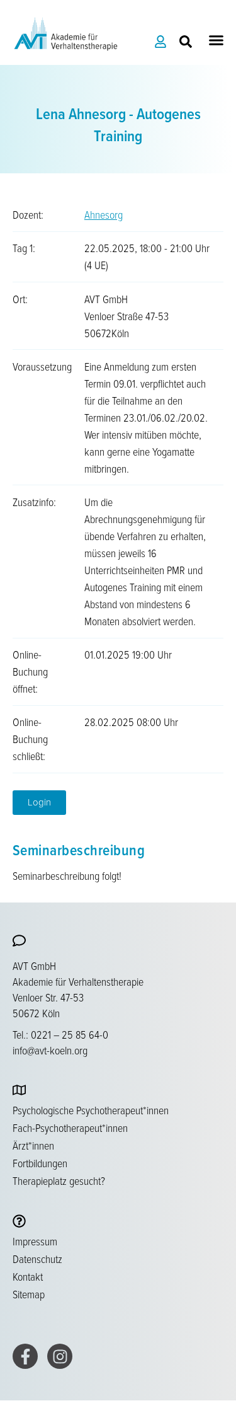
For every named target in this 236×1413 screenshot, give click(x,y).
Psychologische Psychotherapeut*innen (91, 1109)
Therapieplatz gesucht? (59, 1180)
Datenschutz (37, 1258)
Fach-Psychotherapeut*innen (70, 1127)
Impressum (35, 1241)
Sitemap (29, 1293)
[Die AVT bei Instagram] (59, 1356)
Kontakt (28, 1276)
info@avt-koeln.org (50, 1050)
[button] (216, 40)
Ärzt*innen (33, 1145)
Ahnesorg (103, 214)
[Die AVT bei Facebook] (25, 1356)
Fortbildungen (40, 1162)
